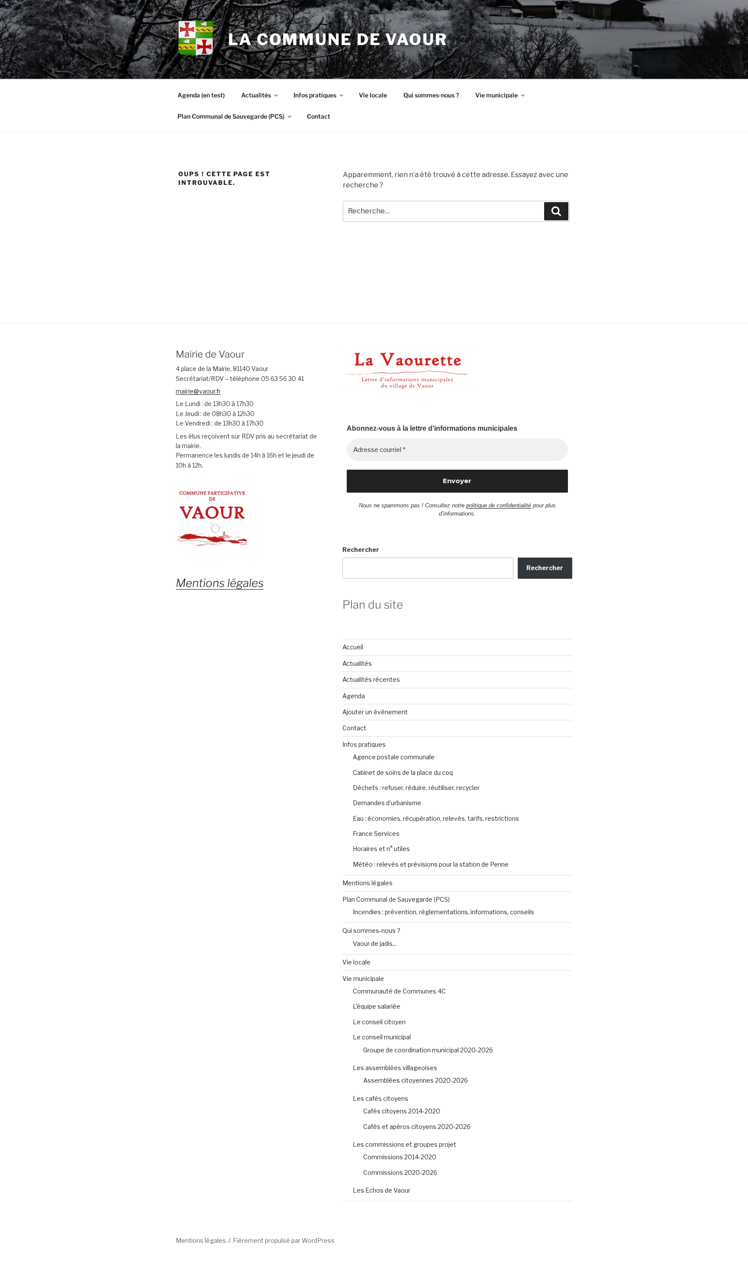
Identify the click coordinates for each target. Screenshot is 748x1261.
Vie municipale (496, 95)
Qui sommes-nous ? (431, 95)
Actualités (256, 95)
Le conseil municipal (382, 1037)
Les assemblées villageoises (395, 1067)
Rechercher (360, 549)
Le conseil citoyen (379, 1022)
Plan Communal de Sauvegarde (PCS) (230, 116)
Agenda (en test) (201, 95)
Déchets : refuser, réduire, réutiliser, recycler (416, 787)
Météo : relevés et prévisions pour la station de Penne (431, 864)
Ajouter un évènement (375, 712)
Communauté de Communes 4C (399, 991)
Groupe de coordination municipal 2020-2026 (428, 1050)
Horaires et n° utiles (381, 848)
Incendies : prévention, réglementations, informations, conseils (443, 912)
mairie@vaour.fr (198, 391)
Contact (318, 116)
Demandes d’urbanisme (387, 802)
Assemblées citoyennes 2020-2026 (415, 1080)
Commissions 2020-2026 (400, 1172)
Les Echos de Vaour (381, 1190)
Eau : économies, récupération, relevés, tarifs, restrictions (436, 818)
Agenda (353, 696)
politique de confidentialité (498, 505)
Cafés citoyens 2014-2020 (401, 1111)
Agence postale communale (394, 757)
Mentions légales (367, 883)
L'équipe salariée (376, 1006)
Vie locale (373, 95)
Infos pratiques (314, 95)
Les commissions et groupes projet (404, 1144)
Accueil (352, 647)
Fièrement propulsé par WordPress (284, 1240)
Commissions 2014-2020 (399, 1157)
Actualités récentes (371, 679)
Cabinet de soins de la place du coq (403, 772)
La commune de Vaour (338, 39)
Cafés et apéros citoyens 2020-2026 (417, 1126)
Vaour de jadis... (375, 943)
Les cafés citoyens (380, 1098)
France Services (376, 833)
